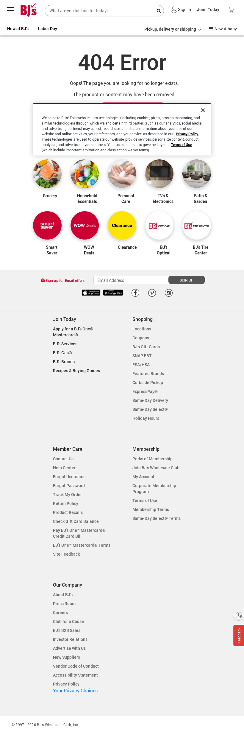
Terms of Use (181, 144)
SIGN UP (186, 280)
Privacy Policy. (187, 133)
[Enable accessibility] (238, 615)
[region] (122, 129)
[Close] (202, 110)
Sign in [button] (184, 9)
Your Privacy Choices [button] (75, 690)
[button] (174, 10)
